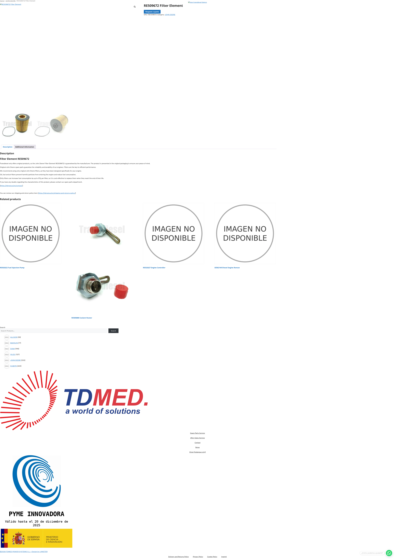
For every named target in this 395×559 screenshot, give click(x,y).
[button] (197, 0)
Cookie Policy (212, 557)
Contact (197, 443)
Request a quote (152, 12)
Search (2, 327)
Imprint (224, 557)
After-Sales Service (197, 438)
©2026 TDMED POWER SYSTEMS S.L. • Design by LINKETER (24, 552)
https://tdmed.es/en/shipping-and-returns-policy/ (56, 193)
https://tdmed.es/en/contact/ (11, 186)
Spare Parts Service (197, 433)
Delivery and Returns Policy (178, 557)
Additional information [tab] (24, 147)
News (197, 447)
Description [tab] (7, 147)
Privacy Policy (198, 557)
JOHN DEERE (170, 15)
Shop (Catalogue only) (197, 452)
